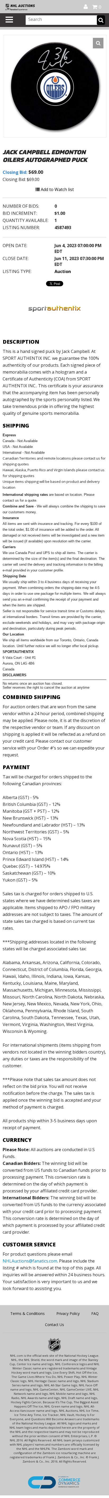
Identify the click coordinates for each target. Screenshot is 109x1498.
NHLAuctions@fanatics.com (30, 1261)
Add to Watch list (57, 189)
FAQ (95, 1313)
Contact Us (54, 1324)
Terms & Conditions (27, 1313)
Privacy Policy (68, 1313)
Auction (62, 271)
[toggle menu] (9, 19)
